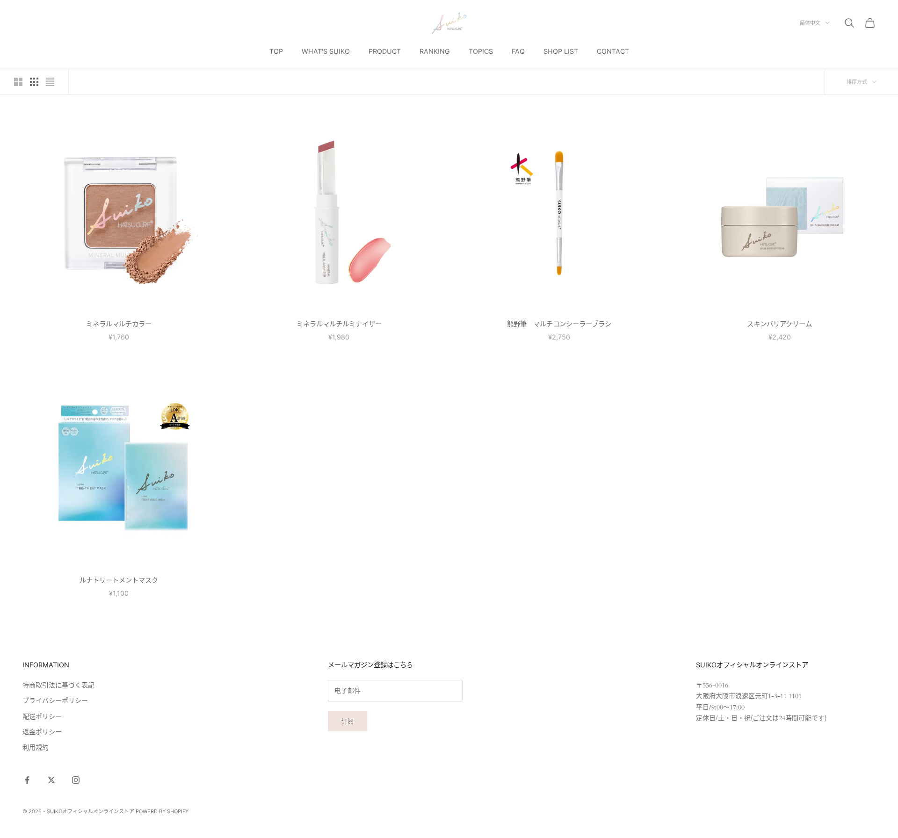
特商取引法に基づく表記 (58, 685)
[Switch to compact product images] (50, 81)
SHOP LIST (560, 51)
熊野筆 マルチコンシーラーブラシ (559, 324)
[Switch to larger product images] (18, 81)
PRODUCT (385, 51)
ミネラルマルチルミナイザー (339, 324)
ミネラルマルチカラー (119, 324)
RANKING (435, 51)
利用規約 (35, 747)
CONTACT (613, 51)
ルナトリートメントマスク (119, 580)
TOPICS (481, 51)
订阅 (347, 721)
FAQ (518, 51)
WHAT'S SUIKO (326, 51)
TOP (276, 51)
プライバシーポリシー (55, 700)
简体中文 (810, 23)
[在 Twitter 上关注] (51, 780)
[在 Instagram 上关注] (75, 780)
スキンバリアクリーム (779, 324)
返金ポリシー (42, 732)
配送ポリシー (42, 716)
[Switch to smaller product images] (34, 81)
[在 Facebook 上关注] (27, 780)
